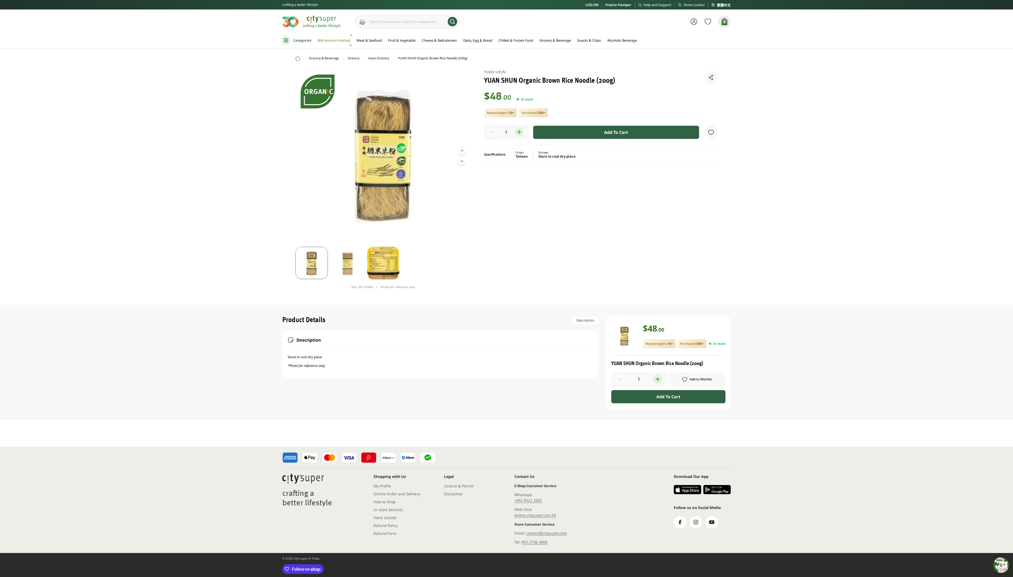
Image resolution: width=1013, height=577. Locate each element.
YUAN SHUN (495, 71)
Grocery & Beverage (324, 58)
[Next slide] (462, 161)
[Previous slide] (462, 151)
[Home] (297, 58)
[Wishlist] (708, 21)
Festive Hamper (618, 4)
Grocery (354, 58)
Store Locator (694, 4)
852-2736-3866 (534, 542)
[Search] (452, 21)
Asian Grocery (378, 58)
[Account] (694, 21)
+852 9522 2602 (528, 500)
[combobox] (407, 21)
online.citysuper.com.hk (535, 515)
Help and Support (657, 4)
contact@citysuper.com (546, 533)
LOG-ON (592, 4)
